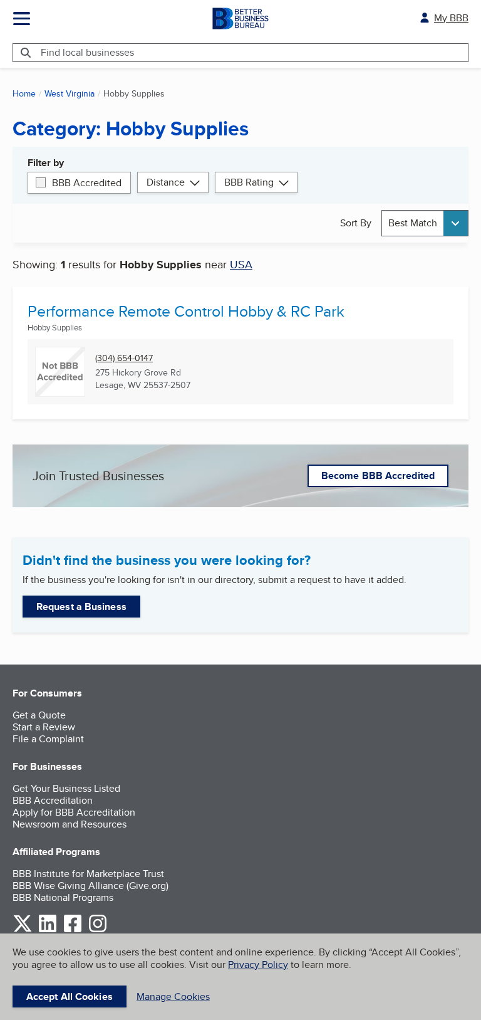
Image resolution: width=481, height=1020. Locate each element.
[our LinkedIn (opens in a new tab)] (48, 930)
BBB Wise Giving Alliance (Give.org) (90, 885)
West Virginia (69, 93)
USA (241, 264)
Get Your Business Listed (66, 788)
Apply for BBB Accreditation (74, 812)
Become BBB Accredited (378, 475)
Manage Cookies (173, 996)
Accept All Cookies (69, 996)
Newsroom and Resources (70, 824)
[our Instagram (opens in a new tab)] (98, 930)
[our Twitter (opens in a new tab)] (23, 930)
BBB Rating (249, 182)
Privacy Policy (258, 964)
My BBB (451, 18)
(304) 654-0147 (124, 358)
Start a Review (44, 727)
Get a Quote (39, 715)
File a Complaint (48, 739)
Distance (166, 182)
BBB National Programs (63, 897)
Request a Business (81, 606)
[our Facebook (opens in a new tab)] (73, 930)
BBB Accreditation (53, 800)
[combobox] (425, 223)
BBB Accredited (87, 183)
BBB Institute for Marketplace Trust (88, 873)
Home (24, 93)
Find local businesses (87, 52)
